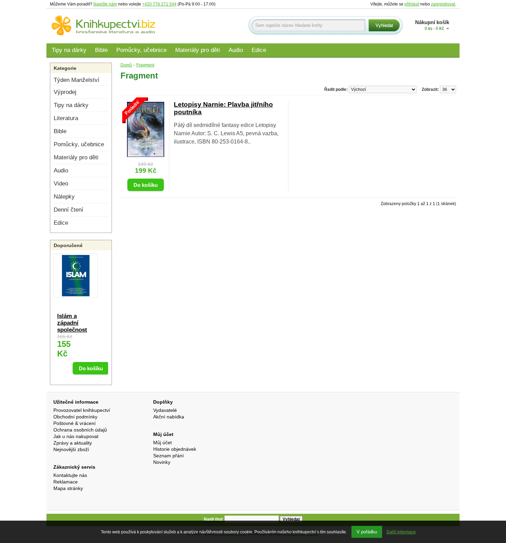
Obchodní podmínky (75, 416)
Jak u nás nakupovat (75, 436)
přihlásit (411, 4)
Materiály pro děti (197, 50)
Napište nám (105, 4)
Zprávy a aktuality (72, 443)
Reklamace (65, 482)
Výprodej (65, 92)
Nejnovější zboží (71, 449)
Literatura (66, 118)
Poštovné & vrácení (74, 423)
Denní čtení (68, 209)
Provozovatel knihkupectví (81, 410)
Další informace (401, 532)
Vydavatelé (165, 410)
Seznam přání (168, 455)
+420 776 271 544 (159, 4)
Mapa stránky (68, 488)
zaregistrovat (443, 4)
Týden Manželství (76, 80)
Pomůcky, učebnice (141, 50)
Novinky (161, 462)
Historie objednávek (174, 449)
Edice (259, 50)
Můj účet (162, 442)
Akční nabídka (168, 416)
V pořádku (367, 531)
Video (61, 183)
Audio (236, 50)
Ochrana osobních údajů (80, 430)
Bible (101, 50)
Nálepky (64, 196)
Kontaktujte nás (70, 475)
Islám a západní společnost (72, 323)
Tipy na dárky (69, 50)
